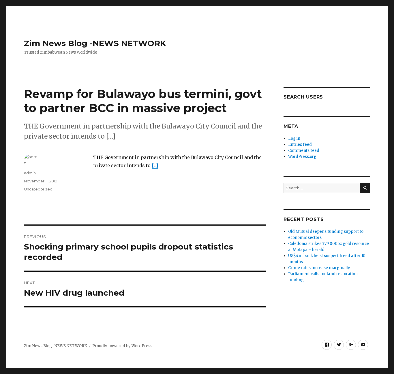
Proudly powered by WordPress (122, 345)
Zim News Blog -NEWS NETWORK (95, 43)
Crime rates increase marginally (319, 267)
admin (30, 173)
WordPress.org (302, 156)
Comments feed (303, 150)
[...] (155, 165)
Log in (294, 138)
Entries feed (300, 144)
